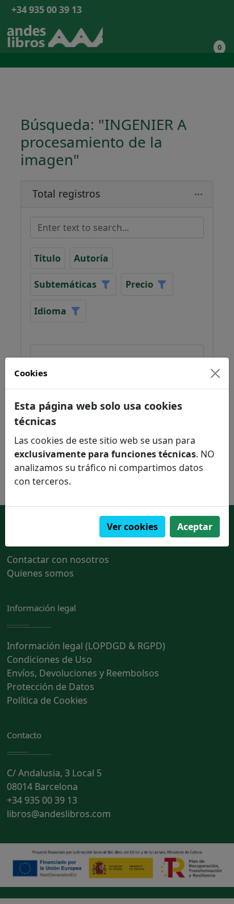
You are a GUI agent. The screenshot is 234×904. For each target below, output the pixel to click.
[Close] (215, 373)
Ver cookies (132, 526)
